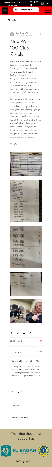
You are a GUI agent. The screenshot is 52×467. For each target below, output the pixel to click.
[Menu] (46, 10)
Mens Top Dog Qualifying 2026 (25, 361)
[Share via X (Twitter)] (17, 333)
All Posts (12, 20)
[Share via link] (30, 333)
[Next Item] (46, 450)
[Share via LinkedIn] (23, 333)
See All (39, 351)
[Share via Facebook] (11, 333)
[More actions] (40, 34)
